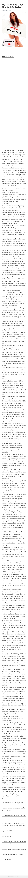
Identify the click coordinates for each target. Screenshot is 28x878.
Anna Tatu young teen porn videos (12, 854)
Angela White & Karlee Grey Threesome (14, 849)
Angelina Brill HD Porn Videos (11, 831)
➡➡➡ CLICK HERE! (8, 56)
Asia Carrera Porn (7, 836)
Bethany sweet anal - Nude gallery (12, 803)
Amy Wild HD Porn (7, 860)
